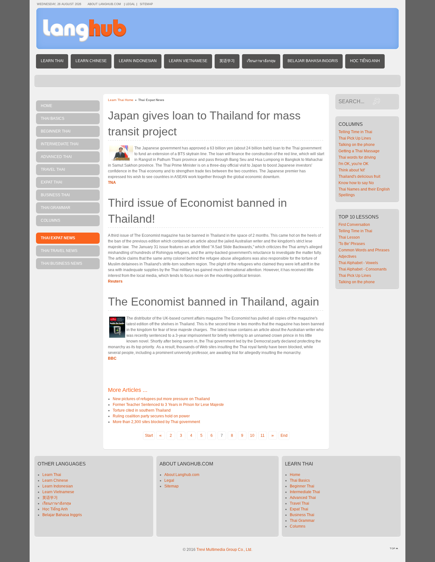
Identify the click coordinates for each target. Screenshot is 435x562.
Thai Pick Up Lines (355, 138)
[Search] (376, 101)
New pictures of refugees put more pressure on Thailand (161, 399)
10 (252, 435)
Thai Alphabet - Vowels (358, 263)
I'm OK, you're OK (353, 164)
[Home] (84, 41)
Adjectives (347, 256)
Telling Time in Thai (355, 132)
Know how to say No (356, 183)
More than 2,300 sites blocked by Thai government (156, 422)
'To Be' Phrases (352, 243)
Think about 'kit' (352, 170)
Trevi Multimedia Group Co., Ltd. (224, 549)
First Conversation (354, 224)
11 (262, 435)
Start (149, 435)
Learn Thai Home (120, 100)
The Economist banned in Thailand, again (213, 301)
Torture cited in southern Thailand (142, 410)
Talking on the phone (357, 144)
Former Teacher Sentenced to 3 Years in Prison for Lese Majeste (168, 404)
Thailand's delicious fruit (359, 176)
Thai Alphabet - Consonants (363, 269)
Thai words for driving (357, 157)
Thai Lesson (349, 237)
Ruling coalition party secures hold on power (151, 416)
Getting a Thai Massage (359, 151)
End (284, 435)
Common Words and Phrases (364, 250)
